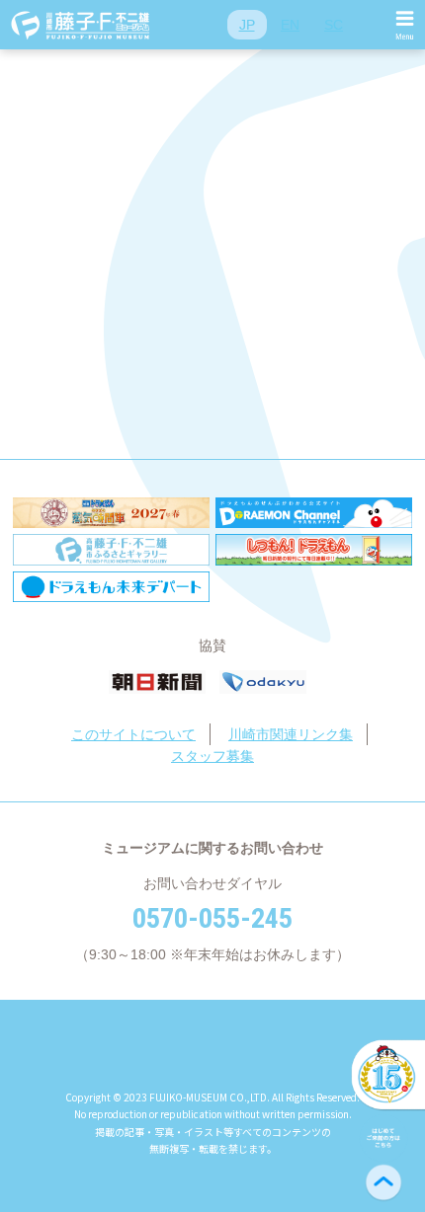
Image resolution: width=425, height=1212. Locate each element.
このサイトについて (133, 734)
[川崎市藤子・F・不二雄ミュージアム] (81, 24)
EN (290, 25)
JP (247, 25)
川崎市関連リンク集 (290, 734)
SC (333, 25)
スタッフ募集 (212, 756)
